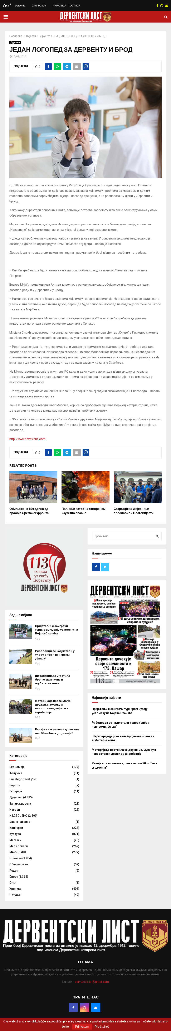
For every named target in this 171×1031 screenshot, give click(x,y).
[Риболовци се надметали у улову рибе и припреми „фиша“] (20, 656)
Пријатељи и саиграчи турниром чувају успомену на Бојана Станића (56, 629)
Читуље (14, 894)
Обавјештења (19, 864)
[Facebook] (73, 1007)
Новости (15, 858)
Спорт (13, 876)
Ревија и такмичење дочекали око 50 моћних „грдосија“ (57, 731)
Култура (15, 834)
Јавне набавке (19, 821)
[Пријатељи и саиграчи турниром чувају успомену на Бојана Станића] (20, 631)
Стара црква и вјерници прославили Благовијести (133, 511)
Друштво (15, 42)
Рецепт (14, 870)
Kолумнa (15, 773)
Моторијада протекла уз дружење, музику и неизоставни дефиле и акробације (52, 706)
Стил (12, 882)
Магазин (15, 840)
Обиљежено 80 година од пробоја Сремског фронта (29, 511)
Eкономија (17, 767)
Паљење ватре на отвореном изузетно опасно (84, 511)
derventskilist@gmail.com (92, 981)
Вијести (14, 785)
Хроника (15, 888)
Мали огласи (18, 846)
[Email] (95, 1007)
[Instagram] (84, 1007)
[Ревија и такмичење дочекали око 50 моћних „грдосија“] (20, 735)
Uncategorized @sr (22, 779)
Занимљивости (20, 803)
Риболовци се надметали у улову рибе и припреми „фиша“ (55, 654)
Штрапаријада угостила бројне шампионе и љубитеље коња (52, 679)
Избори (14, 809)
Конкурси (16, 827)
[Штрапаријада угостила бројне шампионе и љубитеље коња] (20, 681)
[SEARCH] (157, 536)
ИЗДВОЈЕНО (18, 815)
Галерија (15, 791)
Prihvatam (82, 1026)
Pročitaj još (102, 1026)
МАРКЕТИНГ (18, 852)
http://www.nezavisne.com (27, 439)
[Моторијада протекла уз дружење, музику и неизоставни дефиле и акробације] (20, 706)
